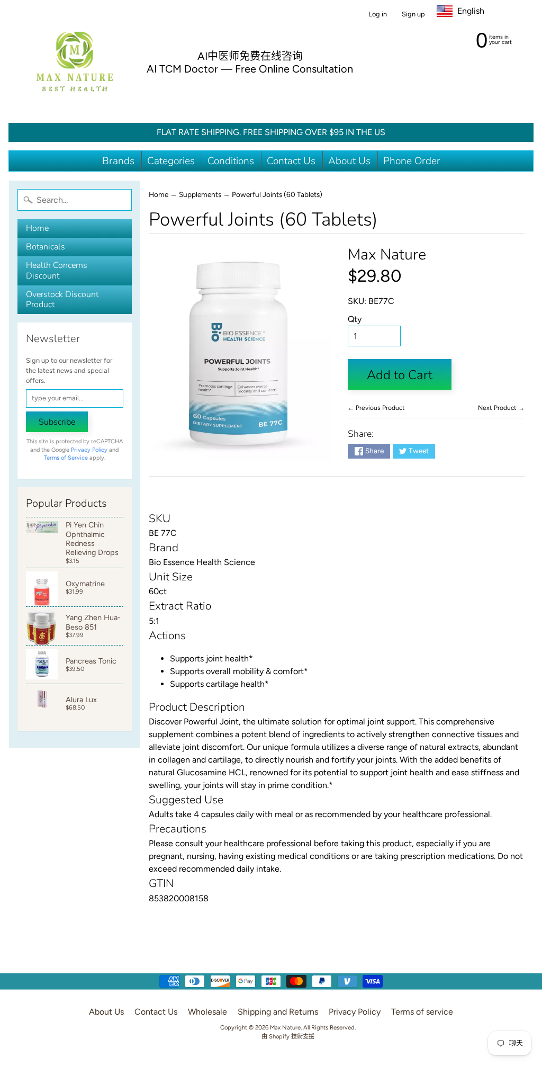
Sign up (413, 14)
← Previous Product (376, 407)
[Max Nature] (74, 61)
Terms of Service (66, 457)
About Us (349, 161)
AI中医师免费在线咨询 (250, 56)
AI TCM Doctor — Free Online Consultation (250, 69)
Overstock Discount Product (62, 299)
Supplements (200, 194)
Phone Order (411, 161)
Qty (355, 319)
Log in (377, 14)
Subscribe (57, 422)
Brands (118, 161)
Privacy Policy (89, 449)
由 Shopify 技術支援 (287, 1036)
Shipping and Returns (278, 1012)
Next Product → (501, 407)
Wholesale (207, 1012)
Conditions (230, 161)
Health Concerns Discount (56, 270)
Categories (171, 161)
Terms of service (422, 1012)
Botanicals (45, 247)
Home (37, 228)
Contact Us (291, 161)
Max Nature (387, 254)
